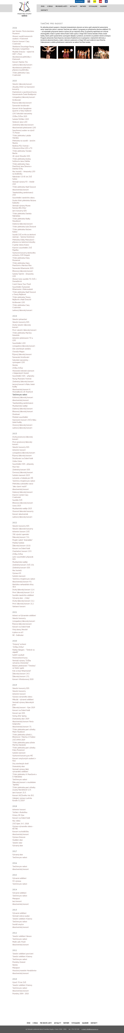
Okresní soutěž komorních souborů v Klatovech (22, 37)
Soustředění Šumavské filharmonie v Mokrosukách (22, 288)
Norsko (15, 365)
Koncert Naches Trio (20, 62)
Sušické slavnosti (18, 576)
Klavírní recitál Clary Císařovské (20, 496)
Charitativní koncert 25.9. (22, 551)
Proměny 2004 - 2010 (20, 993)
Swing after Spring (19, 716)
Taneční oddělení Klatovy (22, 919)
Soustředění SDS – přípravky (23, 376)
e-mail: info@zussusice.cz (90, 1029)
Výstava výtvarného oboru (22, 697)
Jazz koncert (17, 901)
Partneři (83, 6)
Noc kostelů (17, 570)
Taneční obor (17, 843)
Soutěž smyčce (18, 924)
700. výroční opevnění (20, 534)
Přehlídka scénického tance (22, 483)
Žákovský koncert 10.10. (21, 545)
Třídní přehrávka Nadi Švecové (24, 187)
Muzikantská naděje (20, 406)
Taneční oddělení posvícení (22, 953)
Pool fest (15, 467)
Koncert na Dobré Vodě (21, 548)
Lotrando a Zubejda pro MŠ (22, 478)
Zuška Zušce (17, 461)
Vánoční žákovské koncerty (22, 529)
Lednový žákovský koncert (22, 65)
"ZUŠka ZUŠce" (18, 647)
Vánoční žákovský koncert (22, 84)
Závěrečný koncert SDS (21, 469)
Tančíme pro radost (19, 779)
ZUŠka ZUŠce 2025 (19, 116)
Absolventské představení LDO (24, 127)
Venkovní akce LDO (19, 122)
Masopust (16, 898)
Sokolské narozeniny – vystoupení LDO (20, 361)
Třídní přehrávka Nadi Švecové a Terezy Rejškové (24, 293)
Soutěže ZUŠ (17, 500)
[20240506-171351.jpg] (48, 52)
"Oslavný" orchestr (19, 644)
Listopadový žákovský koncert (23, 97)
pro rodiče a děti (61, 6)
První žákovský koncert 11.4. (23, 592)
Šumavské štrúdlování (20, 105)
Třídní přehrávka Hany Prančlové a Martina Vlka (21, 264)
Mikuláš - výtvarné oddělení (23, 699)
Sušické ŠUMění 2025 (20, 119)
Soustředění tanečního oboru (23, 197)
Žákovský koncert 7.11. (20, 537)
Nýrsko (15, 965)
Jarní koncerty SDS (19, 211)
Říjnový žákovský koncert (22, 103)
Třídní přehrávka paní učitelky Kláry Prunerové (23, 748)
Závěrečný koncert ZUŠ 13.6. (23, 565)
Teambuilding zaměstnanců (22, 403)
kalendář (103, 6)
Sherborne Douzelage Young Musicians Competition (23, 47)
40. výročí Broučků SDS (21, 156)
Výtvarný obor (17, 845)
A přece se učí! (17, 632)
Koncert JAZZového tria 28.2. (23, 795)
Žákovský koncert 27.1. (20, 676)
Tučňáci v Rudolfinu (19, 812)
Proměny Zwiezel (18, 962)
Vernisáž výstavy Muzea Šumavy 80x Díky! (21, 206)
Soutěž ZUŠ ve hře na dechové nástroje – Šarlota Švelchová (24, 235)
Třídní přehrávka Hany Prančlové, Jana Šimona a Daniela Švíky (21, 166)
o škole (50, 6)
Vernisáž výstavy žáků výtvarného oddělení (20, 770)
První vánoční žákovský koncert (24, 330)
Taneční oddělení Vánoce (21, 936)
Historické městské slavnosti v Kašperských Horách (23, 372)
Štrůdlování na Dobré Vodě (22, 458)
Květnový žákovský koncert (22, 397)
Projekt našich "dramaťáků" (22, 540)
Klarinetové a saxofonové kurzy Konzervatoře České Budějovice (24, 93)
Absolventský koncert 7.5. (22, 726)
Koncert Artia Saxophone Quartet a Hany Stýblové (21, 109)
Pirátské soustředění (20, 417)
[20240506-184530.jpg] (101, 52)
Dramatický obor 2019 (20, 719)
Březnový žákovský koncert (22, 271)
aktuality (73, 6)
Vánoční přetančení (19, 319)
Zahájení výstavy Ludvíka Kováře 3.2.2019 (22, 799)
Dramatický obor (18, 766)
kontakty (44, 10)
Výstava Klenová (18, 837)
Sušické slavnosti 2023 (21, 475)
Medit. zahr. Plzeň (19, 942)
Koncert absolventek (20, 514)
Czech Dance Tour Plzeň (21, 284)
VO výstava (16, 881)
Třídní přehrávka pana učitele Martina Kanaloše (23, 743)
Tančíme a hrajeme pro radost (23, 481)
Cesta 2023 (16, 505)
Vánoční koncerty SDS (20, 322)
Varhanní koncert (18, 606)
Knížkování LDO (18, 302)
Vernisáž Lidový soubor (21, 916)
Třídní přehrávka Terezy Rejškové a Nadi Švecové (21, 298)
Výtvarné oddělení (19, 878)
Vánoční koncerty (19, 618)
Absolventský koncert (20, 190)
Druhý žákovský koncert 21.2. (23, 601)
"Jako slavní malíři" (19, 486)
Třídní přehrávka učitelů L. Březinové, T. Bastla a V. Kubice (23, 735)
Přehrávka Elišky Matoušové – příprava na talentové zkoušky (23, 241)
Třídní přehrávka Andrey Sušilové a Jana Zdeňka (21, 160)
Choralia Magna (18, 351)
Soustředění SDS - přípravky (23, 464)
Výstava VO (16, 573)
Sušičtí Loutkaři (18, 655)
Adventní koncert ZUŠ (20, 531)
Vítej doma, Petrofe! (20, 629)
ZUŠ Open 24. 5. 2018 (20, 823)
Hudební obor (17, 840)
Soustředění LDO (19, 343)
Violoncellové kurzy (20, 658)
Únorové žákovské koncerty (22, 511)
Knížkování (16, 100)
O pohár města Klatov (20, 245)
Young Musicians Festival (21, 379)
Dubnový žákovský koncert (22, 224)
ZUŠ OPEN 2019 (18, 740)
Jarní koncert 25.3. (19, 792)
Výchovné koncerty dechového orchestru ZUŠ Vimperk (24, 254)
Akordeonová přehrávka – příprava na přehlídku (22, 68)
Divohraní (16, 414)
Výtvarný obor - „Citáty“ (21, 598)
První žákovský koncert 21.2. (23, 603)
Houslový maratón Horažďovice (24, 970)
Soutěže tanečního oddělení (23, 595)
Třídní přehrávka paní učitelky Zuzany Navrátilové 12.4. (23, 788)
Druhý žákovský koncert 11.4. (23, 589)
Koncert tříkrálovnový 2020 (22, 679)
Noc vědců (16, 821)
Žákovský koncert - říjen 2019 (23, 707)
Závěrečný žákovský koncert (23, 125)
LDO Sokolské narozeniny (22, 113)
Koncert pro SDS (18, 713)
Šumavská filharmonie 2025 (23, 268)
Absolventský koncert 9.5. (22, 581)
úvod (42, 6)
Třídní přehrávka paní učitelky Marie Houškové (23, 730)
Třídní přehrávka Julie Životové (24, 226)
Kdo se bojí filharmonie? (21, 671)
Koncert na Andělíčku (20, 831)
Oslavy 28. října (18, 815)
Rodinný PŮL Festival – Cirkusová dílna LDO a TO (22, 147)
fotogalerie (93, 6)
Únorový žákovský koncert (22, 425)
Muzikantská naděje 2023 (22, 508)
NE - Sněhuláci (17, 635)
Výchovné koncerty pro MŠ (22, 755)
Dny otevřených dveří (20, 763)
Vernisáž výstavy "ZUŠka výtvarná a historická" (21, 661)
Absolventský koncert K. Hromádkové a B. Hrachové (22, 390)
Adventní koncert (19, 450)
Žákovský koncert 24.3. (21, 673)
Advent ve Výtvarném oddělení (24, 615)
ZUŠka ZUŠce (17, 368)
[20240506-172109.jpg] (66, 52)
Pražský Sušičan (18, 543)
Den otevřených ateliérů (21, 349)
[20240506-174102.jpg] (83, 52)
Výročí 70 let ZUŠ (19, 982)
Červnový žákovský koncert (22, 472)
